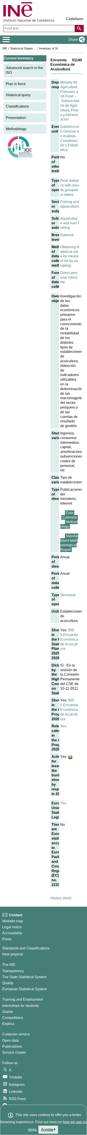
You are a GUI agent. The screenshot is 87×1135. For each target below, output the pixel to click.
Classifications (17, 106)
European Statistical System (24, 989)
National (67, 235)
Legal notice (12, 927)
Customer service (16, 1034)
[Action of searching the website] (79, 28)
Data (69, 513)
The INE (8, 965)
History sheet (60, 898)
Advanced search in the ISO (24, 70)
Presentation (16, 118)
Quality (7, 983)
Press (6, 939)
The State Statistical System (24, 977)
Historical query (18, 95)
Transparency (13, 971)
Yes (63, 726)
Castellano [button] (74, 19)
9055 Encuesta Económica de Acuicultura (69, 639)
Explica (8, 1024)
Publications (12, 1046)
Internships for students (20, 1006)
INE (4, 48)
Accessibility (12, 933)
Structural (67, 595)
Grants (7, 1012)
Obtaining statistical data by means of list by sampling (69, 256)
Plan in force (16, 84)
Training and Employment (22, 999)
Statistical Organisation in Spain (31, 48)
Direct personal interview (69, 277)
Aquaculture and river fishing (69, 223)
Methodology (16, 129)
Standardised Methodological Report (69, 543)
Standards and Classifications (26, 948)
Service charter (14, 1052)
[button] (76, 40)
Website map (12, 921)
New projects (12, 954)
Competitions (12, 1018)
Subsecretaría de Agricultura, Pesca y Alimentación (69, 110)
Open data (10, 1040)
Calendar (69, 517)
